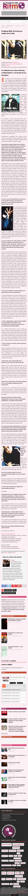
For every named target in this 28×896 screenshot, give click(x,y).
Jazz (18, 881)
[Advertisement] (14, 13)
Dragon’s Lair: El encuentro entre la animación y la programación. (16, 770)
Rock (4, 873)
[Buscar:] (14, 21)
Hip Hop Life (12, 851)
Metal (17, 873)
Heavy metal (19, 876)
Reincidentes (23, 863)
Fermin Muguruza (18, 844)
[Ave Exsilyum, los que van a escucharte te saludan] (4, 802)
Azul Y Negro (17, 863)
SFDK (18, 853)
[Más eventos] (4, 733)
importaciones (19, 622)
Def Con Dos (6, 844)
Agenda (4, 709)
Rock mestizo (16, 884)
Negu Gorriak (4, 856)
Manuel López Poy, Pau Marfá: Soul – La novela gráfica (17, 756)
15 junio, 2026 (11, 789)
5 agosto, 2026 (11, 780)
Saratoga (19, 865)
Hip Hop (10, 873)
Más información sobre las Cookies (9, 820)
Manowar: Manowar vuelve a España (17, 712)
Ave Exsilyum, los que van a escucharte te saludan (17, 801)
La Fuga (20, 855)
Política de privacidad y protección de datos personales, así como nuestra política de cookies (14, 892)
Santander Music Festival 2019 (6, 865)
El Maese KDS (15, 62)
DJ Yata (10, 856)
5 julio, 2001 (5, 37)
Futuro (13, 552)
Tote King (14, 865)
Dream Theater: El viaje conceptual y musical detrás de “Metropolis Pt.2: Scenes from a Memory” (16, 786)
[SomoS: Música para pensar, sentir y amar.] (4, 750)
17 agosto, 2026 (11, 758)
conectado (13, 668)
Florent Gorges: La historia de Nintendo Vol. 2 (17, 777)
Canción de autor (17, 886)
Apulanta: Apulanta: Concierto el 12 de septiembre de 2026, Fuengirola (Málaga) (17, 720)
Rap (22, 873)
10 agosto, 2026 (11, 773)
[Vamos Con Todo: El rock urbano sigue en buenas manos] (4, 795)
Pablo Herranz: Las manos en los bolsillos (15, 633)
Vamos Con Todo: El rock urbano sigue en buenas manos (17, 793)
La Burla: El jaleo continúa (14, 763)
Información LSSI (6, 818)
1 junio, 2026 (11, 803)
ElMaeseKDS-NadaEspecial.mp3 (8, 534)
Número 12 (6, 552)
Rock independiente (21, 879)
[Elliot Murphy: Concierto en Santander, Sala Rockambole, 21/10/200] (4, 623)
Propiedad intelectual (7, 817)
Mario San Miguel (17, 858)
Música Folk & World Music (12, 64)
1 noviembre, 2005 (12, 622)
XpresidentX (20, 850)
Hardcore (22, 881)
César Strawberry (18, 860)
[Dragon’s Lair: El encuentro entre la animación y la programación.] (4, 771)
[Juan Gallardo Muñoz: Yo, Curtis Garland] (4, 651)
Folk (22, 64)
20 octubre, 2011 (12, 635)
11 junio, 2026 (11, 796)
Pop (14, 879)
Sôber (15, 855)
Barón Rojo (16, 848)
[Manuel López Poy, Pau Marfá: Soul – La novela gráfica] (4, 757)
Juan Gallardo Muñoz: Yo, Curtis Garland (15, 647)
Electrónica (9, 879)
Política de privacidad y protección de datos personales (13, 814)
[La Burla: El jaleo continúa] (4, 764)
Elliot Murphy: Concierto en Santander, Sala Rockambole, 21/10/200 (17, 619)
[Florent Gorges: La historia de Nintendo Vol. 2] (4, 779)
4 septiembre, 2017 (12, 649)
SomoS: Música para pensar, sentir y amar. (16, 748)
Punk (3, 879)
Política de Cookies (6, 815)
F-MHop (7, 66)
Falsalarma (11, 860)
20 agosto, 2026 (12, 751)
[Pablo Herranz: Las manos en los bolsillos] (4, 637)
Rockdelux (4, 851)
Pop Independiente (5, 884)
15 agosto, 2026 (11, 764)
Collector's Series (5, 860)
